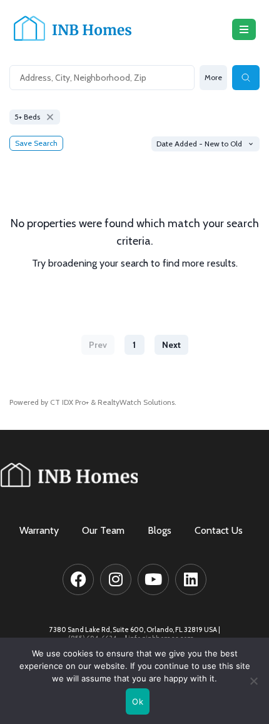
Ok (137, 701)
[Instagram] (115, 579)
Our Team (103, 531)
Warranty (39, 531)
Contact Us (219, 531)
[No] (253, 681)
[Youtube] (153, 579)
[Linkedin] (190, 579)
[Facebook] (78, 579)
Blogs (159, 531)
